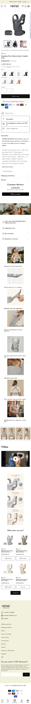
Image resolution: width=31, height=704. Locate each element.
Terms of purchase (6, 634)
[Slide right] (29, 44)
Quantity (3, 87)
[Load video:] (15, 459)
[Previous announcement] (3, 2)
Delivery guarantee (6, 624)
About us (3, 644)
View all (15, 593)
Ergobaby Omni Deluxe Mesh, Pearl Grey (7, 551)
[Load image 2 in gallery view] (15, 43)
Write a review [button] (15, 194)
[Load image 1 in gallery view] (7, 43)
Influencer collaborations (7, 650)
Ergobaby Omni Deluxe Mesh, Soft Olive (22, 551)
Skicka (26, 674)
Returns (3, 631)
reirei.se (7, 685)
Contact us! (14, 128)
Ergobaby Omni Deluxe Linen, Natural (7, 580)
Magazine (3, 654)
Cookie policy (5, 640)
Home (2, 50)
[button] (5, 6)
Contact (3, 647)
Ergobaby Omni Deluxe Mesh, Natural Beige (22, 580)
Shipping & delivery (6, 627)
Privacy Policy (5, 637)
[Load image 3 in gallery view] (23, 43)
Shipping (9, 66)
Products (7, 50)
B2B (2, 657)
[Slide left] (2, 44)
